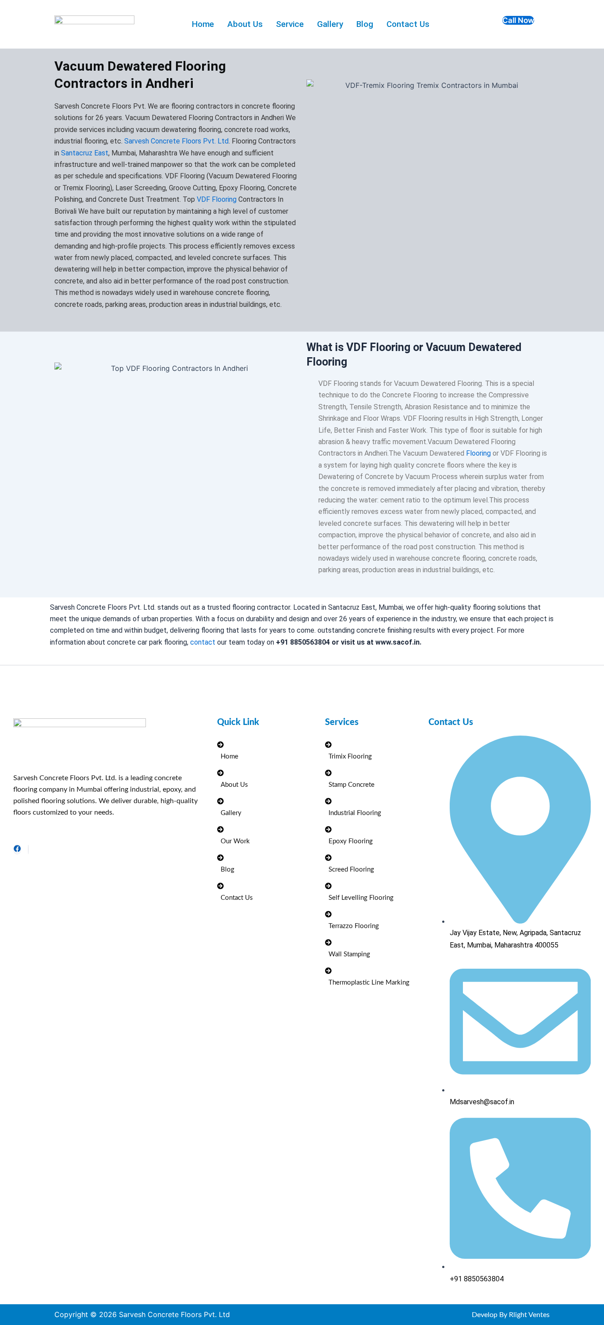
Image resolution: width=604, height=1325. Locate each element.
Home (203, 24)
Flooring (478, 453)
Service (290, 24)
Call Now (518, 20)
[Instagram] (28, 849)
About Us (245, 24)
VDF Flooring (217, 199)
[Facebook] (17, 849)
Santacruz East (84, 153)
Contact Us (407, 24)
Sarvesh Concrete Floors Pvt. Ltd (176, 141)
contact (202, 642)
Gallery (330, 24)
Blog (364, 24)
